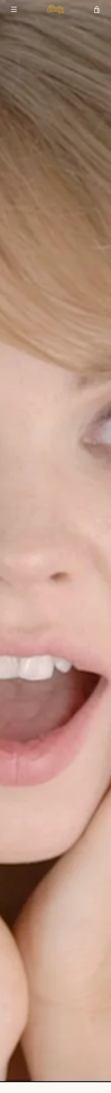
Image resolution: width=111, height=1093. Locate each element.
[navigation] (14, 9)
